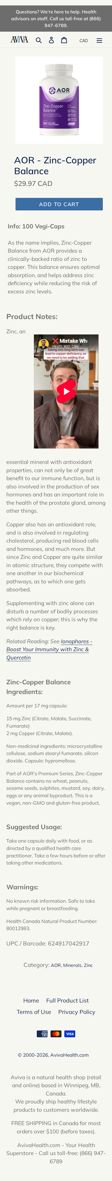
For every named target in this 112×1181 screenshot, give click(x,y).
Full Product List (67, 1000)
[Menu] (99, 40)
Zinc (88, 965)
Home (31, 1000)
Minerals (72, 965)
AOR (56, 965)
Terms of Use (34, 1011)
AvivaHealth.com (69, 1055)
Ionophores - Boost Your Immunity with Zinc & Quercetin (49, 649)
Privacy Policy (76, 1011)
